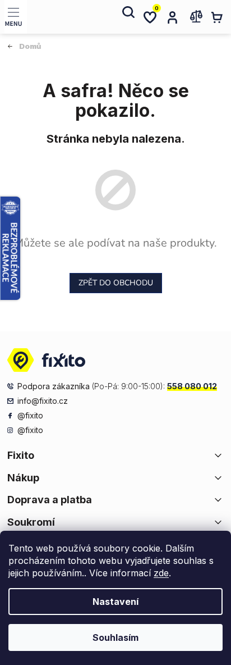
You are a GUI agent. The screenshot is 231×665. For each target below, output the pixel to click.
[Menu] (15, 17)
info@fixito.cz (42, 401)
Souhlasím (115, 637)
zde (161, 573)
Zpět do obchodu (115, 282)
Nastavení (115, 601)
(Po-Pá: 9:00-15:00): (117, 386)
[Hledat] (127, 17)
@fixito (30, 415)
